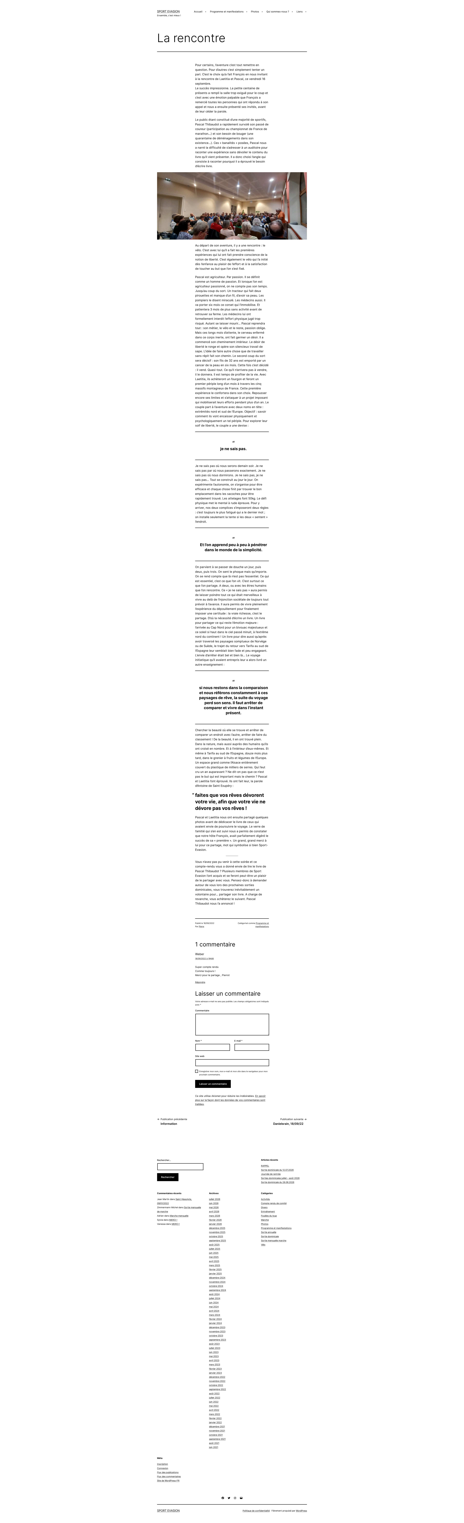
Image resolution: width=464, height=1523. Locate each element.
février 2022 (215, 1418)
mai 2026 (214, 1207)
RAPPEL (265, 1166)
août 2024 (214, 1294)
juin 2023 (213, 1352)
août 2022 (214, 1393)
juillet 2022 (214, 1397)
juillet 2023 (214, 1348)
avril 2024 (214, 1311)
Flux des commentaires (169, 1476)
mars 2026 (214, 1216)
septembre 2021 (217, 1439)
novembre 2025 (217, 1232)
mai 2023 (214, 1356)
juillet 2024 (214, 1298)
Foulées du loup (269, 1216)
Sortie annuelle (268, 1232)
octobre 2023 (216, 1335)
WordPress (301, 1510)
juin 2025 (213, 1253)
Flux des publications (167, 1472)
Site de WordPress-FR (168, 1480)
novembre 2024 (217, 1282)
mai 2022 (214, 1406)
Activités (265, 1199)
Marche (265, 1220)
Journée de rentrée (271, 1174)
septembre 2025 (217, 1240)
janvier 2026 (215, 1224)
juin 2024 (214, 1302)
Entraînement (268, 1211)
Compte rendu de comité (273, 1203)
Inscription (162, 1464)
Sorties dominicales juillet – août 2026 (280, 1178)
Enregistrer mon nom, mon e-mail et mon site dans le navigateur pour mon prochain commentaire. (233, 1073)
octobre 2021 (216, 1435)
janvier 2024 (215, 1323)
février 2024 (215, 1319)
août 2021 (214, 1443)
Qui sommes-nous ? (277, 11)
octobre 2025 (216, 1236)
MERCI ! (173, 1220)
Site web (199, 1056)
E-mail (238, 1041)
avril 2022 (214, 1410)
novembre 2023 (217, 1331)
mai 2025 (214, 1257)
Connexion (162, 1468)
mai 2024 (214, 1306)
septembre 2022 (217, 1389)
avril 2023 (214, 1360)
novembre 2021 (217, 1430)
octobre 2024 (216, 1286)
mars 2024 (214, 1315)
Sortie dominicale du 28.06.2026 (277, 1182)
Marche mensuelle (179, 1216)
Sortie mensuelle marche (273, 1240)
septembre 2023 (217, 1339)
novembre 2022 (217, 1381)
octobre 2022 (216, 1385)
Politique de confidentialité (256, 1510)
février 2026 (215, 1220)
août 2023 (214, 1344)
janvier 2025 (215, 1273)
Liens (300, 11)
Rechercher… (164, 1160)
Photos (255, 11)
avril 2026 (214, 1211)
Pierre (201, 926)
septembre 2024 (217, 1290)
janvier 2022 (215, 1422)
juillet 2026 (214, 1199)
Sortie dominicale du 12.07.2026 (277, 1170)
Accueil (198, 11)
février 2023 (215, 1368)
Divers (264, 1207)
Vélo (263, 1244)
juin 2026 (213, 1203)
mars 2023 (214, 1364)
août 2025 (214, 1244)
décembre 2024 (217, 1277)
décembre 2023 (217, 1327)
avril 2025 (214, 1261)
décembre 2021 (217, 1426)
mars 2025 (214, 1265)
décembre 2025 (217, 1228)
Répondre (200, 982)
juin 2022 (213, 1401)
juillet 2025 (214, 1249)
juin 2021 (213, 1447)
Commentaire (202, 1010)
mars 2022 (214, 1414)
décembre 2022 (217, 1377)
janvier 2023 (215, 1373)
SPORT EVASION (168, 11)
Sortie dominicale (270, 1236)
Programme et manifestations (226, 11)
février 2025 (215, 1269)
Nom (198, 1041)
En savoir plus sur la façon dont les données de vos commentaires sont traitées (230, 1100)
